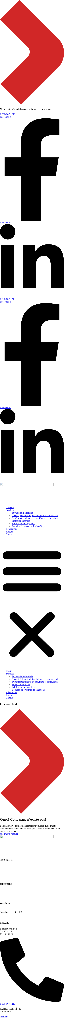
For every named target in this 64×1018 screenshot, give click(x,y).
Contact (9, 534)
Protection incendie (21, 521)
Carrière (10, 507)
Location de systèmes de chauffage (28, 526)
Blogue (9, 531)
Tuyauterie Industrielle (22, 513)
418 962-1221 (6, 917)
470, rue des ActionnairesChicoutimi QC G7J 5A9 (12, 891)
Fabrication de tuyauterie (23, 523)
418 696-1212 (6, 897)
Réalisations (11, 529)
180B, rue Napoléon (9, 909)
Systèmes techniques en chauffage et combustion (35, 518)
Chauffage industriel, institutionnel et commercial (35, 515)
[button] (32, 602)
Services (10, 510)
